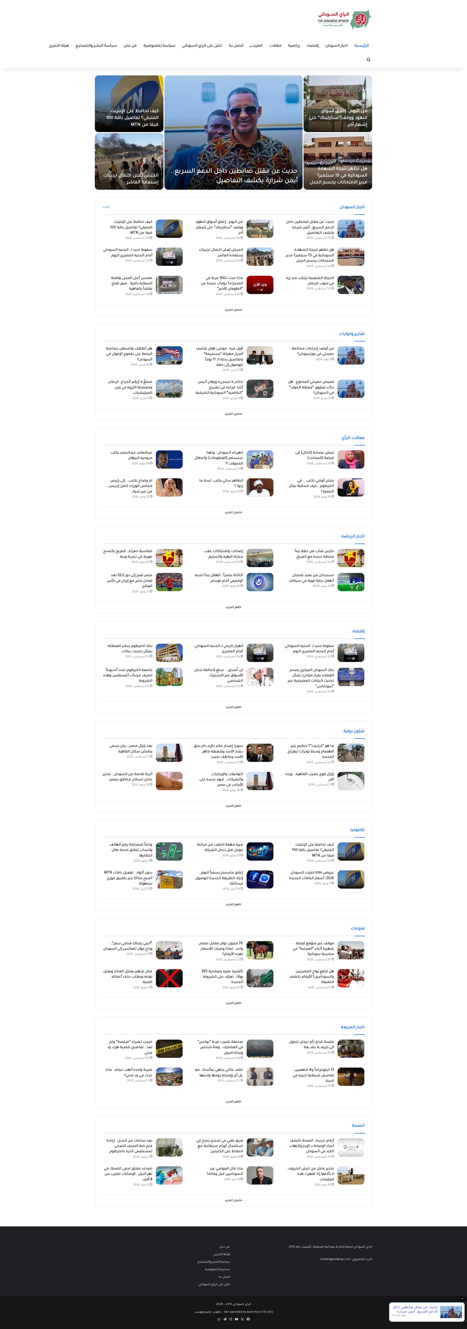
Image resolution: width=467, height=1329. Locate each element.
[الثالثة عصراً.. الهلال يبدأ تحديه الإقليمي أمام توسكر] (260, 582)
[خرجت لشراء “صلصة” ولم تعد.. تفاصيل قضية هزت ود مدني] (169, 1049)
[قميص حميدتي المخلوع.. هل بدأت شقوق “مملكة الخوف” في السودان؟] (351, 389)
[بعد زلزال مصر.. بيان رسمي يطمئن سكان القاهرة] (169, 753)
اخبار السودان (336, 46)
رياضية (294, 46)
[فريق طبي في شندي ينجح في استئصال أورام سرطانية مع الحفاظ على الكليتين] (260, 1147)
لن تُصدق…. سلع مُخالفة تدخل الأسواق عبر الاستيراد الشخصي (218, 676)
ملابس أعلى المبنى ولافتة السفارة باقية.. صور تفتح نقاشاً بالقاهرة (131, 284)
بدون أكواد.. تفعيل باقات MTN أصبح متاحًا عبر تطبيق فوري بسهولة (128, 878)
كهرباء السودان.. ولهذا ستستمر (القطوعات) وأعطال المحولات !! (219, 458)
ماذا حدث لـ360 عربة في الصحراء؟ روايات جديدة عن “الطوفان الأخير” (222, 284)
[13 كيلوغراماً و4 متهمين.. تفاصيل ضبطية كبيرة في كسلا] (351, 1077)
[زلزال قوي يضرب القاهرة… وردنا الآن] (351, 781)
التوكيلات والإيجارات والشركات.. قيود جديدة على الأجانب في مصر (221, 780)
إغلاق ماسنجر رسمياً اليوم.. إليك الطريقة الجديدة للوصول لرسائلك (219, 878)
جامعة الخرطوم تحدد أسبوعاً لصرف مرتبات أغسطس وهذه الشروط (127, 676)
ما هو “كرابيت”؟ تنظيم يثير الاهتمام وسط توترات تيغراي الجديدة (310, 751)
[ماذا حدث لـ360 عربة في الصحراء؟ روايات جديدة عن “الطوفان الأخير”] (260, 285)
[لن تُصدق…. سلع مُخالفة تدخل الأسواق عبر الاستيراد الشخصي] (260, 677)
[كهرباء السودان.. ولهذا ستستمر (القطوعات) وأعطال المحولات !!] (260, 459)
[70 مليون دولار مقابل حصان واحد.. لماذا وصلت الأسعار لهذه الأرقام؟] (260, 950)
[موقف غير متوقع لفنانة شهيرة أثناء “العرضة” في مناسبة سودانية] (351, 950)
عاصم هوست (203, 1312)
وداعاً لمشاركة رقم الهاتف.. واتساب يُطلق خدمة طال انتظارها (130, 850)
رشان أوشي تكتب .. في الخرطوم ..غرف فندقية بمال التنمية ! (311, 486)
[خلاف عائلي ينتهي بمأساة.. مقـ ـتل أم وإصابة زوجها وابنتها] (260, 1077)
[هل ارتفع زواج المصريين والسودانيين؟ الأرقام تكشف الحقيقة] (351, 978)
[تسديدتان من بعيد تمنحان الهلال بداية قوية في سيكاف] (351, 582)
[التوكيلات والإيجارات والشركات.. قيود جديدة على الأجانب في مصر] (260, 781)
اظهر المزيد (233, 607)
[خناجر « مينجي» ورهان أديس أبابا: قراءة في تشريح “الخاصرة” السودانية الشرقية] (260, 389)
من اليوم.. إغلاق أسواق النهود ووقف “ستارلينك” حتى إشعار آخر (338, 118)
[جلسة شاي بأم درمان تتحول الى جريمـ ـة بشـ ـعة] (351, 1049)
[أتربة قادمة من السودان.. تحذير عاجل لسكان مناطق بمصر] (169, 781)
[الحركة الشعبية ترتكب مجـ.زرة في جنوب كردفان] (351, 285)
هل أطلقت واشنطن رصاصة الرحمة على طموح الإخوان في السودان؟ (129, 354)
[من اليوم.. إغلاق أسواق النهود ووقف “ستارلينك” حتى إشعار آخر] (338, 103)
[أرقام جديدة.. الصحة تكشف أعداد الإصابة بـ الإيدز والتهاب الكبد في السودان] (351, 1147)
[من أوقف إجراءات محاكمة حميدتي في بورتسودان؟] (351, 355)
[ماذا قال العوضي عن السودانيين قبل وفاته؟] (260, 1175)
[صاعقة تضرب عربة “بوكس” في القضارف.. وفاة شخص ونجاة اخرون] (260, 1049)
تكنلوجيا (357, 830)
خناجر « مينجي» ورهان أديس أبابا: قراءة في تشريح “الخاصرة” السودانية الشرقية (219, 387)
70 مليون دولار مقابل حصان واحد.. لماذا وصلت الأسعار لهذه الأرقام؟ (220, 949)
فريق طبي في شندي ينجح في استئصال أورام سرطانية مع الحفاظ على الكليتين (219, 1146)
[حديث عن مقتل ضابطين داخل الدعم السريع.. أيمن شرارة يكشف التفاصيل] (233, 132)
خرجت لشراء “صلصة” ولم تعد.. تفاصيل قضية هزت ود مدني (129, 1047)
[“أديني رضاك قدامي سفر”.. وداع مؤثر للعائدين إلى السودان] (169, 950)
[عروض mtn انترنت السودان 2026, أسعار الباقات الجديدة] (351, 879)
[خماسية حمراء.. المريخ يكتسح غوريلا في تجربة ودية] (169, 558)
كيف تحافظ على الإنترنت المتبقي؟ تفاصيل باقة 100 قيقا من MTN (132, 118)
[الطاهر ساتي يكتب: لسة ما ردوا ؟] (260, 487)
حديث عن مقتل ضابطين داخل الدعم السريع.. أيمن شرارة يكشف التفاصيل (310, 227)
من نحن (130, 46)
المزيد (257, 46)
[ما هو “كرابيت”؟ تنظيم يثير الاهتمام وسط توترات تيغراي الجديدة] (351, 753)
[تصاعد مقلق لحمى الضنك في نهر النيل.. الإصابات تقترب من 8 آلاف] (169, 1175)
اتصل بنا (236, 46)
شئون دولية (354, 731)
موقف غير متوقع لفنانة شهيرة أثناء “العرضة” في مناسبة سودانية (313, 949)
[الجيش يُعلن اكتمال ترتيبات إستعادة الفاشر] (129, 161)
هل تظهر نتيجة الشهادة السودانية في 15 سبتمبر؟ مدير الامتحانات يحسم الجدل (338, 176)
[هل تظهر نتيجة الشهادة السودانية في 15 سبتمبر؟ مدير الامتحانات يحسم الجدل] (338, 161)
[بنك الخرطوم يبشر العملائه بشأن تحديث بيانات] (169, 653)
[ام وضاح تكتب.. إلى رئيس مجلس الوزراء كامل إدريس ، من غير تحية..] (169, 487)
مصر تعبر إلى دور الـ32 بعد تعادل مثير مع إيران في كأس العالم (129, 581)
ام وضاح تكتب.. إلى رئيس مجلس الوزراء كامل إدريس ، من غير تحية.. (129, 486)
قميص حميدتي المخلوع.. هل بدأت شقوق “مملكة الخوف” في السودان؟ (311, 387)
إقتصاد (313, 46)
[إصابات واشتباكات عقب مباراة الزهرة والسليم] (260, 558)
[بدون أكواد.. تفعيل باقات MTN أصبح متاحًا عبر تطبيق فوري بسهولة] (169, 879)
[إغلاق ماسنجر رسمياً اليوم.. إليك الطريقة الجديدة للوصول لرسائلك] (260, 879)
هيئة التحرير (59, 46)
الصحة (358, 1126)
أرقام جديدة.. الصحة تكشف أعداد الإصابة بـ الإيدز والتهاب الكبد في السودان (311, 1146)
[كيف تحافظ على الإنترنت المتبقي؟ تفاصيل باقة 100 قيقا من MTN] (129, 103)
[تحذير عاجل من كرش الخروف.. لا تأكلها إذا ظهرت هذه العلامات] (351, 1175)
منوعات (358, 929)
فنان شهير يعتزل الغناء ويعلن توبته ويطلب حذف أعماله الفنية (127, 977)
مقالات (275, 46)
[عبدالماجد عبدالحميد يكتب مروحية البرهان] (169, 459)
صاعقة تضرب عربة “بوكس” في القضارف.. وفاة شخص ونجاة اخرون (220, 1047)
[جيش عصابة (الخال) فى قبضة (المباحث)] (351, 459)
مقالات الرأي (353, 438)
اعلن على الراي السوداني (202, 46)
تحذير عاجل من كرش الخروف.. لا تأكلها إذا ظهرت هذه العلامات (310, 1174)
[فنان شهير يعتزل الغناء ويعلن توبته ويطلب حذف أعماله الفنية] (169, 978)
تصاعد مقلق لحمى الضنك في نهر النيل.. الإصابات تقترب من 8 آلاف (128, 1174)
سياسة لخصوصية (159, 46)
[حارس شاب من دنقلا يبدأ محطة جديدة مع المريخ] (351, 558)
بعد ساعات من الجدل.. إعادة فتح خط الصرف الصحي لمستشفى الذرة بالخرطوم (129, 1146)
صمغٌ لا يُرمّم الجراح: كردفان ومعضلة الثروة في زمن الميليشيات (130, 387)
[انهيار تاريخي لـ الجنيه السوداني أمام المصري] (260, 653)
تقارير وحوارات (352, 334)
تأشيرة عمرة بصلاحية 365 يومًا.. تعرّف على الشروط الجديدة (222, 977)
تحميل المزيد (233, 310)
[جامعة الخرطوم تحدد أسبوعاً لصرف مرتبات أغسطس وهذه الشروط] (169, 677)
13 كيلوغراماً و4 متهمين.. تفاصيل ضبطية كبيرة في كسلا (313, 1075)
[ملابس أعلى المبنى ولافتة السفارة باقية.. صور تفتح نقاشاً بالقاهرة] (169, 285)
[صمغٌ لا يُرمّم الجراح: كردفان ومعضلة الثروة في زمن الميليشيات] (169, 389)
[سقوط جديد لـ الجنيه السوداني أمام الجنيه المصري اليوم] (169, 257)
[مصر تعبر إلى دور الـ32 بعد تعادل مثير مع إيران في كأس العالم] (169, 582)
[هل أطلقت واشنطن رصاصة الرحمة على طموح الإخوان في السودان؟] (169, 355)
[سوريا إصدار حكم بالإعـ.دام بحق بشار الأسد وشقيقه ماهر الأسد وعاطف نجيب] (260, 753)
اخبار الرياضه (353, 537)
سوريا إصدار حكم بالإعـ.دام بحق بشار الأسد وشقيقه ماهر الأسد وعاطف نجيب (218, 751)
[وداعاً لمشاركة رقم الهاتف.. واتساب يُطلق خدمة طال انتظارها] (169, 851)
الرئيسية (361, 46)
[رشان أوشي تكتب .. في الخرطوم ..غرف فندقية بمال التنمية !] (351, 487)
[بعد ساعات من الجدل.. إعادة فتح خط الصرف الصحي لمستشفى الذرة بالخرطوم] (169, 1147)
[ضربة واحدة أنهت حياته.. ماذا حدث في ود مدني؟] (169, 1077)
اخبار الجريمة (353, 1027)
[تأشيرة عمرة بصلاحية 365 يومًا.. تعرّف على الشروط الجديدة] (260, 978)
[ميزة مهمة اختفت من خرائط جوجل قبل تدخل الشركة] (260, 851)
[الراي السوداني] (344, 19)
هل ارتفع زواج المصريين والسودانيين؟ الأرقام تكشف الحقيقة (311, 977)
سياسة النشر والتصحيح (96, 46)
